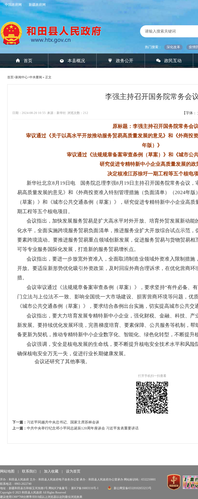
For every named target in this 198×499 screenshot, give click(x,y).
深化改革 (173, 47)
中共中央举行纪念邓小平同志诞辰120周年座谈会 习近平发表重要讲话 (83, 428)
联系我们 (29, 471)
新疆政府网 (37, 5)
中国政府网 (13, 5)
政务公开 (124, 60)
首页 (28, 60)
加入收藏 (51, 471)
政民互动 (173, 60)
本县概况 (76, 60)
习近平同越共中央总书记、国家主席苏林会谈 (63, 422)
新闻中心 (21, 77)
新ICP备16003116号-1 (85, 488)
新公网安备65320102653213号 (132, 488)
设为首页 (73, 471)
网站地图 (7, 471)
